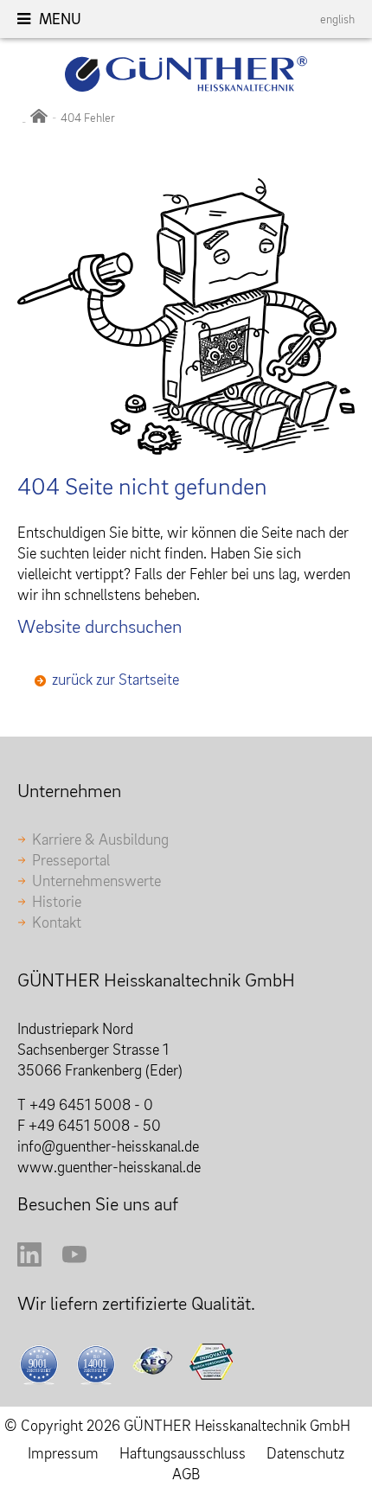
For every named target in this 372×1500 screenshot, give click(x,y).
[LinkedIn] (29, 1261)
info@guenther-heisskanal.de (108, 1146)
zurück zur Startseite (115, 679)
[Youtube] (74, 1261)
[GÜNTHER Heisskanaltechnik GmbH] (39, 117)
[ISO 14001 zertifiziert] (99, 1364)
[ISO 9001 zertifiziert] (42, 1364)
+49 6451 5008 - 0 (91, 1104)
